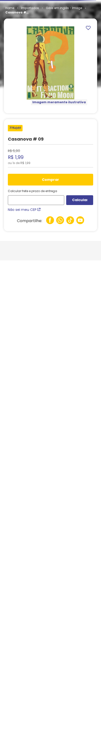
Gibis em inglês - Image (64, 8)
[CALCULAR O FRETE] (79, 200)
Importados (30, 8)
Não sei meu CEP (22, 209)
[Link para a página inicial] (9, 8)
